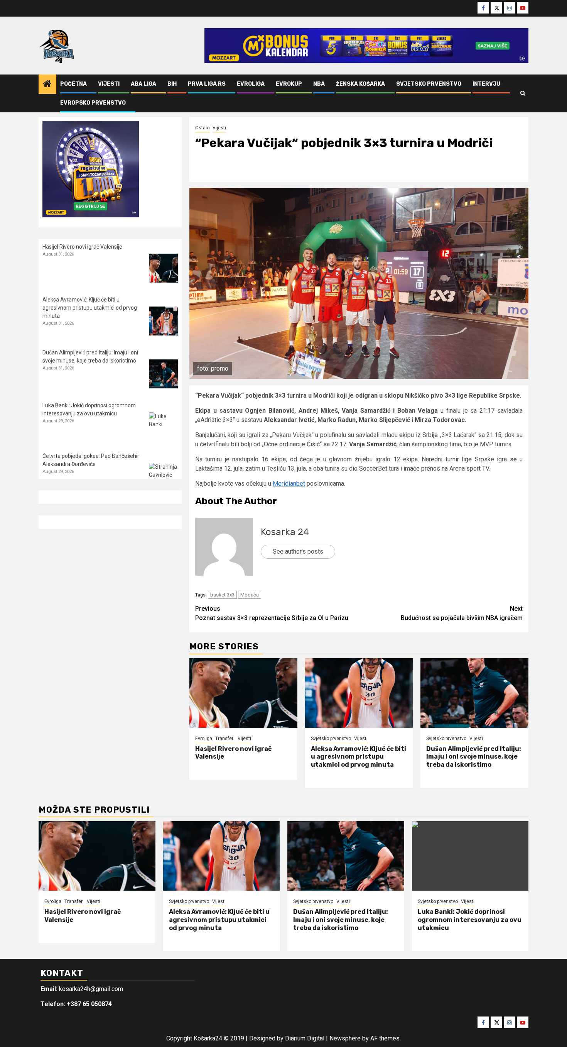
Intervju (486, 84)
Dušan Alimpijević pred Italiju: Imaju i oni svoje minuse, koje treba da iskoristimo (473, 757)
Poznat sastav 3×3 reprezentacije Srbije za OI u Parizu (271, 613)
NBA (319, 84)
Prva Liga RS (207, 84)
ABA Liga (143, 84)
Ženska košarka (360, 84)
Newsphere (345, 1038)
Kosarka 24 (285, 532)
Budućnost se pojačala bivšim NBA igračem (462, 613)
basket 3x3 (222, 595)
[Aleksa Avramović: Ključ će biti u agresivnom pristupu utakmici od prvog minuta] (359, 693)
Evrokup (289, 84)
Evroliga (251, 84)
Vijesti (109, 84)
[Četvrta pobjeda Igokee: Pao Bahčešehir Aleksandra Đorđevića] (163, 477)
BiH (172, 84)
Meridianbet (289, 483)
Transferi (225, 738)
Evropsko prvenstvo (93, 103)
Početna (73, 84)
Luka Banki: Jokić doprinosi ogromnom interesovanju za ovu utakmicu (469, 920)
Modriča (249, 595)
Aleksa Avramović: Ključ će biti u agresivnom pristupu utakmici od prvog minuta (358, 757)
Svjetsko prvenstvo (428, 84)
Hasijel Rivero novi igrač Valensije (82, 247)
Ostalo (202, 127)
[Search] (523, 93)
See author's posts (298, 551)
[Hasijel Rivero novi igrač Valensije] (243, 693)
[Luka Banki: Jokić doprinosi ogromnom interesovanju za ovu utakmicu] (163, 427)
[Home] (47, 84)
